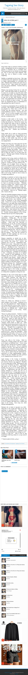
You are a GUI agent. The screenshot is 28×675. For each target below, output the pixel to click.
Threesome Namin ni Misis (12, 589)
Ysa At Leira (17, 460)
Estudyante (12, 443)
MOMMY (8, 558)
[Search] (26, 14)
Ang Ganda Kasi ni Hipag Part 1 (13, 607)
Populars (5, 555)
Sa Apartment (9, 595)
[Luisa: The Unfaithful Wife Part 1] (4, 615)
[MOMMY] (4, 560)
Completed (7, 443)
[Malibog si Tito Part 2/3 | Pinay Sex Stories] (4, 572)
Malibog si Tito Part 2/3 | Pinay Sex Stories (15, 570)
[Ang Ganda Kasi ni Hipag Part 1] (4, 609)
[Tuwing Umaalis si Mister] (4, 579)
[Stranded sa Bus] (4, 585)
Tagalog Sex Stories (19, 443)
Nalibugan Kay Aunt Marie (6, 461)
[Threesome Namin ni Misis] (4, 591)
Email (13, 24)
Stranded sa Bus (9, 583)
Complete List (22, 555)
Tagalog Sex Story (14, 5)
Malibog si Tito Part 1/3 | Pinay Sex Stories (15, 564)
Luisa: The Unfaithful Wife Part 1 (13, 613)
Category (14, 555)
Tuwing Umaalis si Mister (11, 577)
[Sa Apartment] (4, 597)
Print (8, 24)
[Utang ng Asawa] (4, 603)
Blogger (16, 673)
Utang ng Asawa (9, 601)
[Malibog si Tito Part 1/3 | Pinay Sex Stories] (4, 566)
